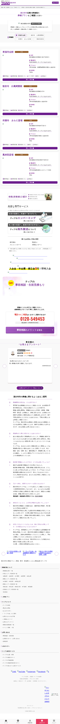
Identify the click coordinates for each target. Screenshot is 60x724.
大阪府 (5, 581)
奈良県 (11, 581)
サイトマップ (30, 705)
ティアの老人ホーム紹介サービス (12, 665)
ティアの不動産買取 (8, 660)
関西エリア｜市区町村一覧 (10, 579)
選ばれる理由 (6, 608)
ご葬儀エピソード (8, 619)
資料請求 (5, 641)
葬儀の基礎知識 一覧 (8, 624)
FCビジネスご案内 (34, 678)
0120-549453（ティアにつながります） (40, 62)
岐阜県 (11, 576)
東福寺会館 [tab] (22, 35)
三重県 (17, 576)
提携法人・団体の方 (18, 681)
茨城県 (30, 586)
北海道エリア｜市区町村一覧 (11, 589)
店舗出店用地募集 (24, 678)
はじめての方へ (7, 610)
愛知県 (5, 576)
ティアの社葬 (25, 676)
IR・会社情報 (28, 681)
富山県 (29, 576)
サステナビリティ (42, 681)
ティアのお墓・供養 (8, 654)
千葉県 (25, 586)
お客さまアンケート (30, 388)
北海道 (5, 592)
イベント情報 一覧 (8, 627)
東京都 (5, 586)
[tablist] (30, 37)
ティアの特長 (6, 605)
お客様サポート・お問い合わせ (11, 638)
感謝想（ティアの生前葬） (36, 676)
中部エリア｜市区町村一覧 (10, 573)
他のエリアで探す (36, 23)
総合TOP (55, 2)
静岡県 (23, 576)
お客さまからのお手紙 (9, 616)
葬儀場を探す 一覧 (8, 570)
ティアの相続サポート (9, 657)
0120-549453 (32, 319)
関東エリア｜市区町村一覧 (10, 584)
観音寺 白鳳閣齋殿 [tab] (37, 35)
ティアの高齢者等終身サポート (11, 663)
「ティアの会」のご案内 (9, 613)
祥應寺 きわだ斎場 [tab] (24, 39)
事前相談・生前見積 (8, 635)
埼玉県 (11, 586)
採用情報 (35, 681)
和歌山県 (18, 581)
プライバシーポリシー (37, 707)
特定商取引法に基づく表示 (24, 707)
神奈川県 (18, 586)
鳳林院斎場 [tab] (40, 39)
